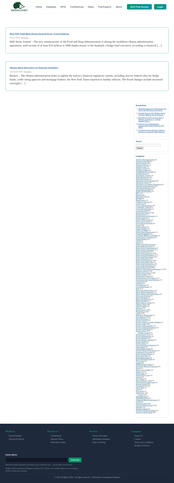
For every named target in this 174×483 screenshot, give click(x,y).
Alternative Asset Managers (146, 181)
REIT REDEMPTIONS (144, 359)
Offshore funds (141, 305)
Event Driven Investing (144, 223)
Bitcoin (138, 195)
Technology (140, 393)
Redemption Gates (142, 358)
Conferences (77, 6)
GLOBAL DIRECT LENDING (147, 236)
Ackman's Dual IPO (143, 161)
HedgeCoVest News (143, 273)
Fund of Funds (141, 228)
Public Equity (141, 343)
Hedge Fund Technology (145, 264)
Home (39, 6)
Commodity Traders (143, 207)
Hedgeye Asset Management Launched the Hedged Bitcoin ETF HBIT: (151, 126)
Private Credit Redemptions (146, 327)
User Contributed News (144, 405)
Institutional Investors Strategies (148, 280)
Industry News (57, 439)
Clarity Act (140, 204)
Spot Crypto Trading (143, 370)
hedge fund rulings (143, 259)
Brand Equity (141, 200)
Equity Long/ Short (143, 221)
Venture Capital (143, 333)
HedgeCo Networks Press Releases (148, 269)
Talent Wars (140, 388)
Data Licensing (98, 442)
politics (138, 313)
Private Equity (141, 331)
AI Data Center (141, 167)
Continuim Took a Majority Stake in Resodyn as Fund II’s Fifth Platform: (151, 131)
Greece (138, 243)
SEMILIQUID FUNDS (144, 365)
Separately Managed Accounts (147, 366)
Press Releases (141, 317)
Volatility (139, 407)
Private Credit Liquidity (144, 326)
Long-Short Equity (143, 287)
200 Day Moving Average (145, 160)
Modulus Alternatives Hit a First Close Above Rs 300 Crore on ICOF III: (152, 110)
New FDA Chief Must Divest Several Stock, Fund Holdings (39, 33)
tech (137, 389)
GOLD (138, 241)
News (91, 6)
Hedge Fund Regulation (144, 257)
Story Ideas (140, 379)
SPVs (63, 6)
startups (139, 377)
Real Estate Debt (142, 356)
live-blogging (141, 285)
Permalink (24, 37)
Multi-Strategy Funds (144, 303)
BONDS (139, 198)
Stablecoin (140, 372)
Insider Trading (141, 274)
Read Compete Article (144, 354)
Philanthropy (140, 312)
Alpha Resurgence (142, 179)
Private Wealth (141, 342)
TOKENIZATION (142, 398)
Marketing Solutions (101, 439)
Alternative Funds (142, 183)
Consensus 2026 (142, 211)
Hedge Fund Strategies (144, 260)
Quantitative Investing (144, 352)
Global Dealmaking (143, 234)
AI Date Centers (141, 168)
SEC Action (140, 361)
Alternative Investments (144, 186)
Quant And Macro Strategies (146, 345)
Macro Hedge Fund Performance (147, 294)
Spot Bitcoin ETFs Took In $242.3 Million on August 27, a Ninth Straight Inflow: (151, 119)
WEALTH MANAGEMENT (146, 411)
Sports (138, 368)
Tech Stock (140, 391)
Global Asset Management (145, 232)
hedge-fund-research (143, 267)
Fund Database (15, 436)
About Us (138, 436)
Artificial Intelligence (144, 188)
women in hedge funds (144, 412)
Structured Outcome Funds (145, 382)
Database (51, 6)
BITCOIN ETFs (141, 197)
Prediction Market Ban (144, 315)
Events (138, 225)
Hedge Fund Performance (145, 255)
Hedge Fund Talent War (144, 262)
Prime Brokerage (142, 319)
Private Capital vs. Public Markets (148, 322)
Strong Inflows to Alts (144, 381)
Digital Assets (141, 214)
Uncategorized (141, 404)
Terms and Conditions (143, 442)
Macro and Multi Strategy (145, 290)
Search (139, 148)
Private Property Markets (145, 340)
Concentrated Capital (144, 209)
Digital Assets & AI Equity (145, 216)
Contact (137, 439)
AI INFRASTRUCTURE (144, 172)
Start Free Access (139, 6)
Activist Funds (141, 163)
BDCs (138, 193)
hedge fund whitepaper (144, 266)
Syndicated (140, 386)
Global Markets (141, 239)
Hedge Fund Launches (144, 253)
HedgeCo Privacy (142, 445)
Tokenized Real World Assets (146, 400)
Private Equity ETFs (143, 335)
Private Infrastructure (143, 336)
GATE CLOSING (142, 230)
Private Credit (141, 324)
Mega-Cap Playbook (143, 299)
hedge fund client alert (144, 246)
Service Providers (100, 436)
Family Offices (141, 227)
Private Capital (141, 320)
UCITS (138, 402)
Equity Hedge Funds (143, 220)
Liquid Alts (140, 282)
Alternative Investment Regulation (148, 184)
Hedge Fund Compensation (146, 248)
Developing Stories (143, 213)
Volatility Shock (142, 409)
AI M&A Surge (141, 174)
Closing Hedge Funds (144, 206)
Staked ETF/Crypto (143, 375)
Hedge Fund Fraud (142, 251)
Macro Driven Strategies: (145, 292)
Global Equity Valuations (145, 237)
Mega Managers (142, 297)
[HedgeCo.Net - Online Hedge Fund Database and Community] (19, 7)
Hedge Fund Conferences (145, 250)
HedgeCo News (141, 271)
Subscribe (75, 460)
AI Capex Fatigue (142, 165)
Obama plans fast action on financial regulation (34, 67)
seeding (139, 363)
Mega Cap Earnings (143, 296)
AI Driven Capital (142, 170)
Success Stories (141, 384)
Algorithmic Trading (143, 175)
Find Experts (104, 6)
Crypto (140, 395)
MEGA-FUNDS (141, 301)
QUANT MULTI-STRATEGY (146, 350)
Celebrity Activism (143, 202)
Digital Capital (141, 218)
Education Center (58, 442)
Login (160, 6)
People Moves (141, 310)
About (119, 6)
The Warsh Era (141, 396)
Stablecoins (140, 373)
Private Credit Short (143, 329)
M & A (138, 289)
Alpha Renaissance (143, 177)
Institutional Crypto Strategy (146, 278)
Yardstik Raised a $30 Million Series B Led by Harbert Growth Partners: (151, 114)
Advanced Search (16, 439)
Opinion (139, 308)
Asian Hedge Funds (143, 190)
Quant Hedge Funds (143, 349)
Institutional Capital (143, 276)
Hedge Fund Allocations (145, 244)
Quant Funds (140, 347)
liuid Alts (139, 283)
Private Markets (141, 338)
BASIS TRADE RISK (143, 191)
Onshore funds (141, 306)
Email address (11, 455)
